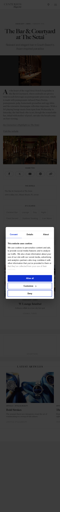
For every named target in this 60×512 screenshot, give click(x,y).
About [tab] (46, 234)
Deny (30, 293)
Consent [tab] (14, 234)
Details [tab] (30, 234)
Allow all (30, 278)
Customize (28, 286)
